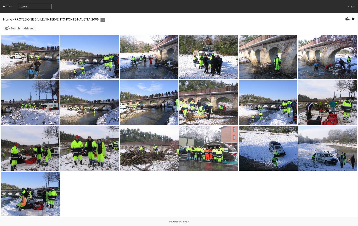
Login (351, 6)
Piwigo (185, 221)
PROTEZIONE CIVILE (29, 19)
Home (7, 19)
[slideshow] (353, 19)
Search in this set (22, 28)
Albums (8, 6)
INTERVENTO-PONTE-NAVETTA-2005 (72, 19)
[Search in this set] (347, 19)
